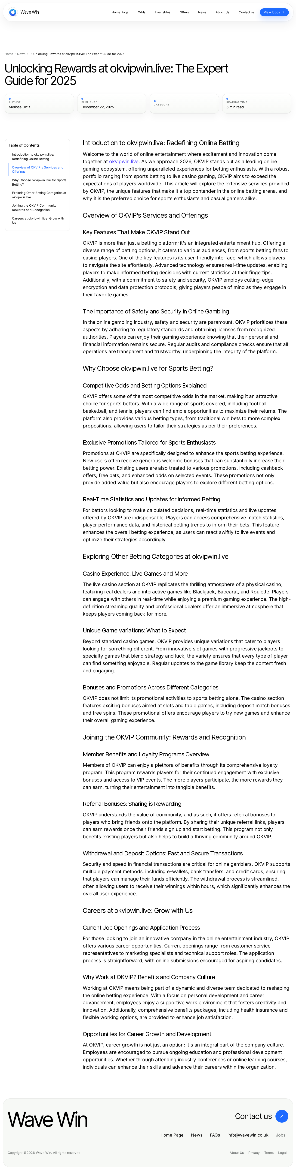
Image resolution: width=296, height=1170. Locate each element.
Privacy (254, 1153)
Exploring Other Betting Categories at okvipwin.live (39, 195)
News (21, 54)
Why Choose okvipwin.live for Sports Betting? (39, 182)
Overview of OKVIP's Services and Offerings (37, 169)
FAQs (215, 1135)
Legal (282, 1153)
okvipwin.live (124, 161)
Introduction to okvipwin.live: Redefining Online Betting (33, 157)
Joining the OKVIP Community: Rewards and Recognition (34, 208)
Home (9, 54)
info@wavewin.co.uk (248, 1135)
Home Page (172, 1135)
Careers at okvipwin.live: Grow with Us (38, 221)
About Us (237, 1153)
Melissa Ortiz (19, 107)
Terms (269, 1153)
